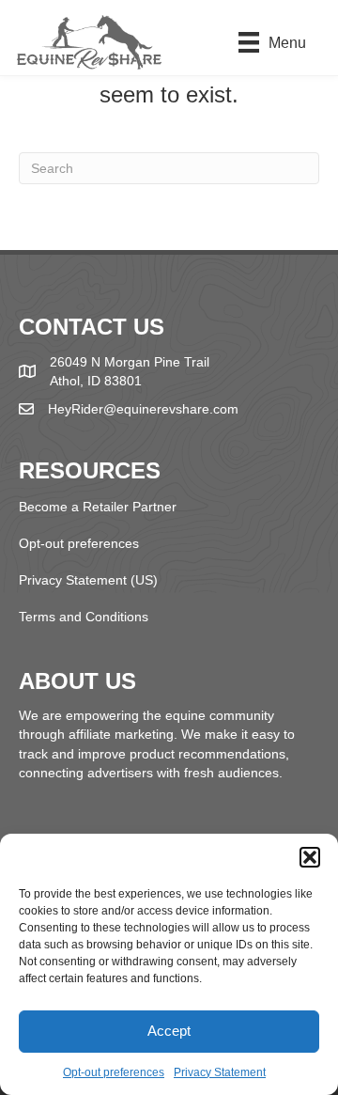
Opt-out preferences (113, 1072)
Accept (169, 1031)
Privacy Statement (220, 1072)
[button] (309, 857)
